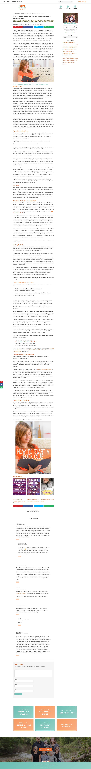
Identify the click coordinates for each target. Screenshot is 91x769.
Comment (17, 669)
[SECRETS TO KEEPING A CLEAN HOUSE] (23, 719)
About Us (67, 32)
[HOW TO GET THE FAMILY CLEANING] (45, 719)
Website (16, 689)
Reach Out (73, 32)
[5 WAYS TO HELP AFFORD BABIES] (45, 706)
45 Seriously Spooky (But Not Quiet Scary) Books (26, 341)
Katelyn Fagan (21, 543)
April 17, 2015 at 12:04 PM (21, 565)
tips (39, 511)
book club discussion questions (44, 369)
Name (16, 679)
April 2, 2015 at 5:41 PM (20, 524)
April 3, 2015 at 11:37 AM (22, 544)
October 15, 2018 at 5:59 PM (23, 619)
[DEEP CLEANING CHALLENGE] (66, 719)
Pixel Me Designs (47, 767)
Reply (18, 539)
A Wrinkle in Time (17, 351)
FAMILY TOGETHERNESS (16, 13)
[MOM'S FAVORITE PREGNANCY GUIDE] (66, 706)
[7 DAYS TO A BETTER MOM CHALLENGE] (23, 706)
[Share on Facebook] (1, 384)
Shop (8, 1)
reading (36, 511)
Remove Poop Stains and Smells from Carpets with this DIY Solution (70, 62)
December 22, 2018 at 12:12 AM (22, 633)
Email (16, 684)
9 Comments (42, 24)
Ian (16, 587)
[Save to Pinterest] (1, 382)
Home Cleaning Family (22, 7)
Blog (4, 1)
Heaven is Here (48, 349)
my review (25, 349)
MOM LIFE (22, 13)
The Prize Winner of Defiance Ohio (36, 349)
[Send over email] (1, 387)
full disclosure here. (34, 22)
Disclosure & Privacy (17, 1)
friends (33, 511)
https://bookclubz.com (21, 593)
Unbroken (18, 349)
